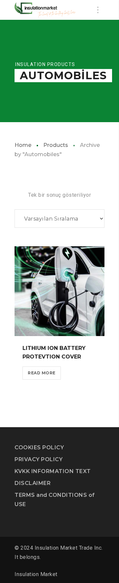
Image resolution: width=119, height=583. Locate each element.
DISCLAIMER (33, 483)
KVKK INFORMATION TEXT (53, 471)
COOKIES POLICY (39, 447)
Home (23, 145)
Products (55, 145)
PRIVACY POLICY (38, 459)
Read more (42, 372)
